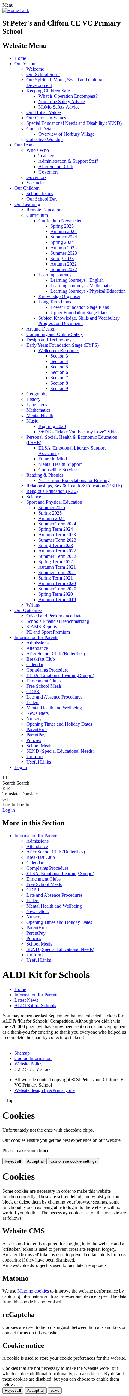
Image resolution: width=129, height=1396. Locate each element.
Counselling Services (58, 469)
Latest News (26, 1000)
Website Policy (28, 1063)
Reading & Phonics (44, 475)
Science (33, 496)
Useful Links (38, 761)
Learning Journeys (56, 274)
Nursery (34, 718)
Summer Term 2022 (57, 556)
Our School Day (42, 198)
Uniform (34, 756)
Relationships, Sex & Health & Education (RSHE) (74, 485)
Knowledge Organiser (59, 296)
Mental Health (39, 415)
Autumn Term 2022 (57, 550)
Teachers (46, 155)
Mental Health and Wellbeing (54, 707)
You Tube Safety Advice (61, 101)
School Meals (39, 745)
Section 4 (59, 361)
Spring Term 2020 (55, 594)
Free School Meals (44, 686)
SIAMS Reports (41, 626)
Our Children (27, 188)
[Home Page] (15, 10)
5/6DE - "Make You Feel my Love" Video (78, 431)
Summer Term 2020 (57, 588)
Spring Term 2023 (55, 545)
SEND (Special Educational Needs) (60, 751)
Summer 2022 (63, 269)
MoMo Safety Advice (59, 106)
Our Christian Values (46, 117)
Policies (33, 740)
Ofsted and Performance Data (54, 615)
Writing (33, 604)
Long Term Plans (54, 301)
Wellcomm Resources (59, 350)
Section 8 (59, 383)
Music (32, 420)
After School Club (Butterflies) (55, 653)
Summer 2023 (63, 253)
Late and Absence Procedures (54, 697)
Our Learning (27, 204)
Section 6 (59, 372)
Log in (20, 767)
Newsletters (37, 713)
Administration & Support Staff (68, 161)
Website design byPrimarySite (44, 1090)
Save (54, 1390)
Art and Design (41, 328)
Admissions (37, 642)
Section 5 (59, 366)
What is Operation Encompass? (68, 96)
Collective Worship (44, 139)
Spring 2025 (62, 226)
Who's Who (37, 150)
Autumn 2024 (63, 231)
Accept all (35, 1161)
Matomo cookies (33, 1290)
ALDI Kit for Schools (35, 1005)
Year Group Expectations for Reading (74, 480)
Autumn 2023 (63, 247)
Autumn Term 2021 (57, 567)
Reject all (13, 1161)
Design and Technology (49, 339)
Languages (36, 404)
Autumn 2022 (63, 263)
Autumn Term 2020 (57, 583)
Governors (48, 171)
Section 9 (59, 388)
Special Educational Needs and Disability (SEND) (74, 123)
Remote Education (44, 209)
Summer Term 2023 (57, 540)
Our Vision (24, 63)
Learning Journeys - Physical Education (88, 291)
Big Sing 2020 (52, 426)
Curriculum (37, 215)
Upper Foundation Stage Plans (79, 312)
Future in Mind (52, 458)
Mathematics (38, 410)
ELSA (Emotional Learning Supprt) (60, 675)
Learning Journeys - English (77, 280)
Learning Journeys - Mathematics (81, 285)
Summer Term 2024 (57, 523)
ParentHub (36, 729)
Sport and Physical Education (54, 502)
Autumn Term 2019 (57, 599)
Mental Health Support (60, 464)
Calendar (35, 664)
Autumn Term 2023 (57, 534)
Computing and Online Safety (54, 334)
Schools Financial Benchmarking (57, 621)
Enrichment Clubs (43, 680)
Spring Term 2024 (55, 529)
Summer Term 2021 (57, 572)
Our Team (24, 144)
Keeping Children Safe (48, 90)
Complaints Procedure (47, 669)
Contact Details (41, 128)
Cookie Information (33, 1058)
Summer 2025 (51, 507)
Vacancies (35, 182)
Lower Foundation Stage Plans (79, 307)
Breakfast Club (40, 659)
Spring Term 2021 (55, 577)
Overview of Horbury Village (66, 134)
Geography (37, 393)
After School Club (55, 166)
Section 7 (59, 377)
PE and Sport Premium (48, 632)
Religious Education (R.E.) (52, 491)
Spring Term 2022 (55, 561)
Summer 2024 (63, 236)
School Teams (39, 193)
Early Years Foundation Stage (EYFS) (62, 345)
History (33, 399)
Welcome (35, 69)
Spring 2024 (62, 242)
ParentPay (36, 734)
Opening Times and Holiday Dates (59, 724)
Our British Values (44, 112)
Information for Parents (36, 637)
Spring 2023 (62, 258)
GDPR (33, 691)
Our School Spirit (43, 74)
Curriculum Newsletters (60, 220)
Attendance (37, 648)
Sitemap (22, 1053)
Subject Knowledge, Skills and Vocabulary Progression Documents (79, 320)
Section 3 (59, 355)
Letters (32, 702)
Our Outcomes (28, 610)
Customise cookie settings (73, 1161)
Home (20, 58)
